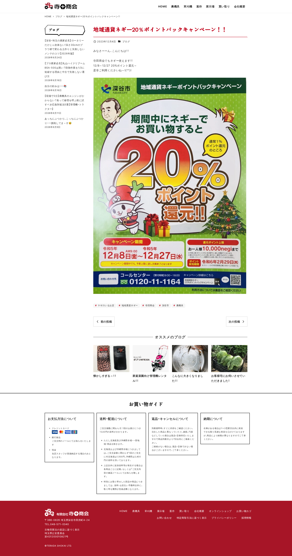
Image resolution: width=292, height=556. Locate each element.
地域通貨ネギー (129, 305)
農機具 (179, 305)
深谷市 (165, 305)
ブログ (126, 41)
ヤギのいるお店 (105, 305)
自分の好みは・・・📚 (56, 86)
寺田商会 (149, 305)
